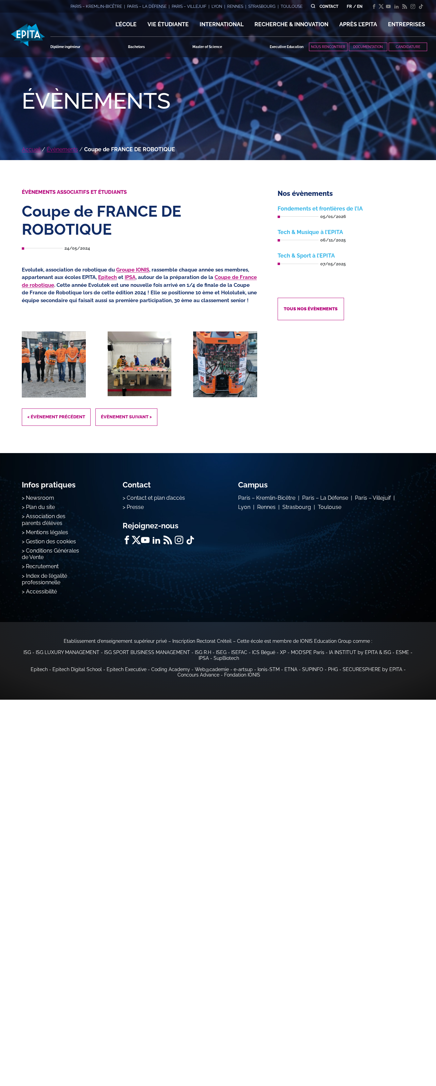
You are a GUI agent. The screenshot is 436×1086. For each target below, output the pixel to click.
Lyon (244, 507)
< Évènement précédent (56, 416)
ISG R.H (203, 652)
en (359, 6)
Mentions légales (47, 532)
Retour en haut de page (402, 1058)
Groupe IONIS (132, 270)
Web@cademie (212, 669)
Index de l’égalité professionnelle (44, 579)
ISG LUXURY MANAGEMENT (67, 652)
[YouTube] (388, 6)
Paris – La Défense (325, 498)
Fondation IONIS (242, 675)
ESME (402, 652)
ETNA (290, 669)
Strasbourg (296, 507)
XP (283, 652)
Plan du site (40, 507)
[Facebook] (374, 6)
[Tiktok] (421, 6)
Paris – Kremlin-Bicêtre (266, 498)
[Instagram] (413, 6)
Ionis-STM (269, 669)
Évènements (62, 149)
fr (349, 6)
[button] (126, 24)
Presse (135, 507)
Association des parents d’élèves (43, 519)
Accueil (31, 149)
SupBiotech (226, 658)
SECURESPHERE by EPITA (372, 669)
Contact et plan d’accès (156, 498)
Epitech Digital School (77, 669)
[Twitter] (381, 6)
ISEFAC (239, 652)
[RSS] (404, 6)
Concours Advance (198, 675)
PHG (333, 669)
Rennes (266, 507)
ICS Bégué (263, 652)
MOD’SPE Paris (307, 652)
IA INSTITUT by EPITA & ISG (360, 652)
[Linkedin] (396, 6)
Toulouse (329, 507)
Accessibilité (41, 591)
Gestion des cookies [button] (51, 541)
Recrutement (42, 566)
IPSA (130, 277)
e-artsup (243, 669)
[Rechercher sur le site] (313, 6)
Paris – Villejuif (373, 498)
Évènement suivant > (126, 416)
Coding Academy (170, 669)
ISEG (221, 652)
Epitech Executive (126, 669)
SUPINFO (312, 669)
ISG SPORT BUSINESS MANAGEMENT (147, 652)
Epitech (107, 277)
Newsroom (40, 498)
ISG (27, 652)
